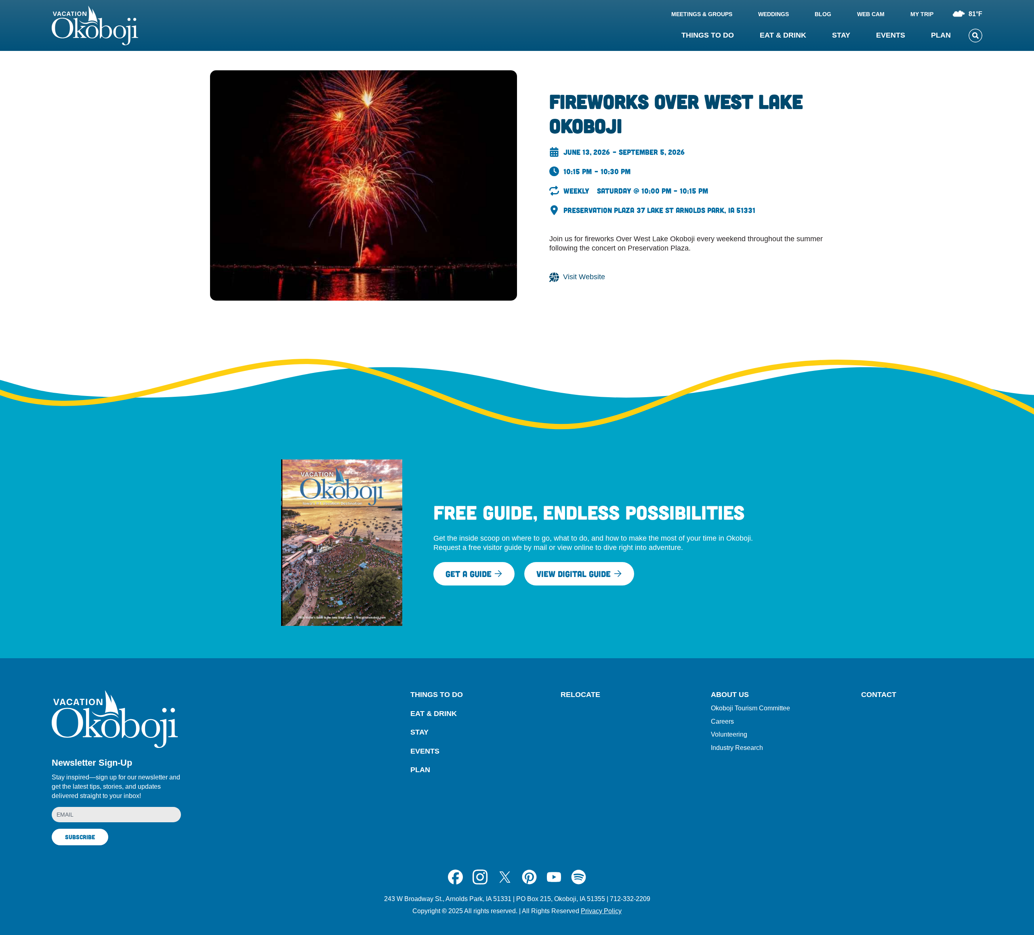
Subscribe (80, 836)
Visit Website (584, 277)
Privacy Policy (601, 911)
